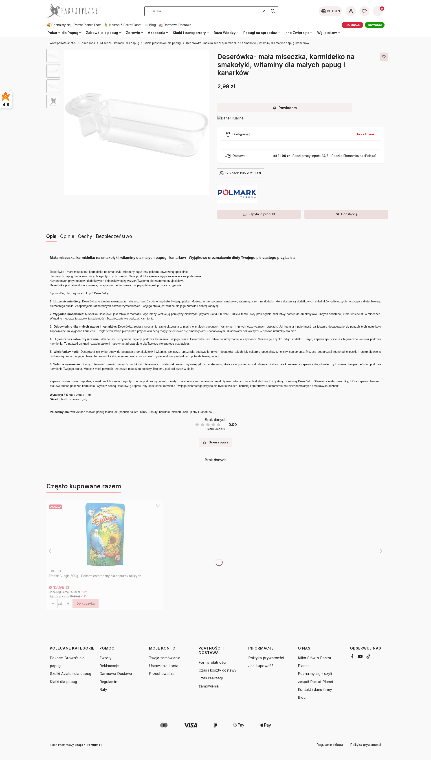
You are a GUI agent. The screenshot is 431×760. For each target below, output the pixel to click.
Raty (103, 689)
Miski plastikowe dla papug (163, 43)
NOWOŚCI (375, 24)
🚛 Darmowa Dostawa (175, 25)
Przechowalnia (161, 673)
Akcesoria (88, 43)
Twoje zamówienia (164, 658)
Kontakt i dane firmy (315, 689)
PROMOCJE (352, 24)
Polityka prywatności (266, 658)
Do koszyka (86, 603)
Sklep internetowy (74, 745)
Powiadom (288, 108)
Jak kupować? (260, 665)
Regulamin (108, 681)
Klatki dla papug (63, 681)
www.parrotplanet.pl (63, 43)
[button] (273, 11)
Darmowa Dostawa (115, 673)
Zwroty (105, 658)
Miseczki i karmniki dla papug (119, 43)
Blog (302, 697)
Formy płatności (212, 662)
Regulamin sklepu (330, 745)
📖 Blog (150, 25)
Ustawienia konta (163, 665)
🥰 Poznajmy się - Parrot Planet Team (74, 25)
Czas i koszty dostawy (217, 670)
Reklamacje (109, 665)
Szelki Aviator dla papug (70, 673)
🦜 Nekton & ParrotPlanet (123, 25)
